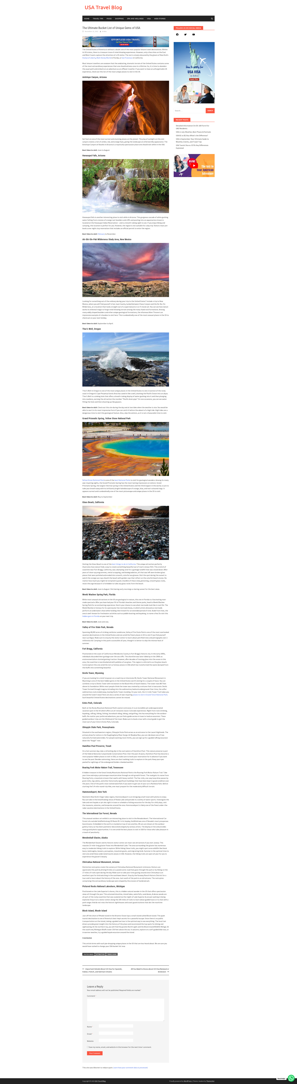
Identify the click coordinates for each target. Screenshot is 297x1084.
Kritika (104, 31)
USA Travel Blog (103, 7)
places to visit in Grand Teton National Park (150, 695)
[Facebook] (177, 35)
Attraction (100, 954)
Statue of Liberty (89, 58)
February (101, 234)
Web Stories (159, 18)
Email (90, 1034)
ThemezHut (210, 1081)
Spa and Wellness (135, 18)
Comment (91, 996)
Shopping (119, 18)
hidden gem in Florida (90, 616)
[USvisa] (125, 41)
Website (90, 1041)
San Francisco (127, 58)
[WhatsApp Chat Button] (291, 1078)
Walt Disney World (104, 58)
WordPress (188, 1081)
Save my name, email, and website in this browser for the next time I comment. (120, 1047)
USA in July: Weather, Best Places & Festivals (193, 132)
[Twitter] (185, 35)
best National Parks (122, 480)
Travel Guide (111, 954)
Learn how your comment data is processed (130, 1067)
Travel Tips (98, 18)
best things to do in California (124, 564)
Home (86, 18)
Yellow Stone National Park (93, 480)
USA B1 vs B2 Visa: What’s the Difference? (192, 135)
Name (90, 1027)
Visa (149, 18)
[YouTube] (193, 35)
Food (109, 18)
